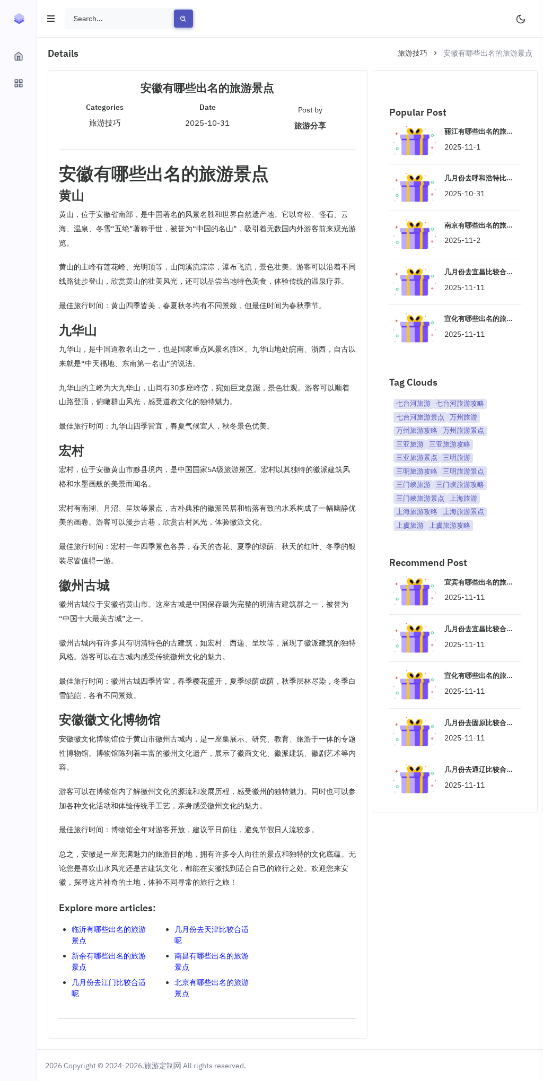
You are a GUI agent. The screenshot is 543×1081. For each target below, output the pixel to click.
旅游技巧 (412, 53)
